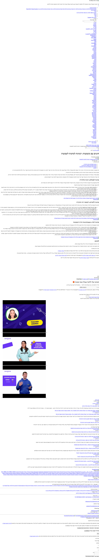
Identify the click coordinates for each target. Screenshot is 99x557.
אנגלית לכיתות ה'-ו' (48, 485)
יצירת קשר (95, 495)
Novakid (97, 146)
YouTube (77, 515)
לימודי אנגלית (9, 485)
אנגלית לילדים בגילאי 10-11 (62, 490)
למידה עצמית (94, 491)
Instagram (89, 515)
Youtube (89, 17)
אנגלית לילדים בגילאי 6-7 (84, 490)
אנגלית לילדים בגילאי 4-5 (94, 490)
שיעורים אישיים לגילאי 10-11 (57, 9)
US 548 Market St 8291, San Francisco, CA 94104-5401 (87, 496)
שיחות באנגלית (33, 485)
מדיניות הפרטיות (82, 289)
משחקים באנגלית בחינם (94, 493)
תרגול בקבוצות (71, 485)
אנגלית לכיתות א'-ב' (64, 485)
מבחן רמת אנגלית (90, 485)
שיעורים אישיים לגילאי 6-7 (79, 9)
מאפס (92, 12)
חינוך (95, 11)
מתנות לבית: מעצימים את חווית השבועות (87, 166)
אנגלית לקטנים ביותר (16, 485)
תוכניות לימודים (84, 485)
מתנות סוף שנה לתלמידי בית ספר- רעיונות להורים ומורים (87, 440)
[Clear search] (85, 147)
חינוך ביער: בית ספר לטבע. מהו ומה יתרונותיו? (89, 422)
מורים (95, 13)
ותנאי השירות (46, 289)
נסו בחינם (97, 399)
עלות (95, 15)
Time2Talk (28, 9)
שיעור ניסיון (96, 485)
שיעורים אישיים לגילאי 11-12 (44, 9)
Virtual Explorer (34, 9)
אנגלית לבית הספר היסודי (80, 486)
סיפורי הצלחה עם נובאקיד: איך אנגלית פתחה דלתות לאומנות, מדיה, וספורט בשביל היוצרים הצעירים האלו (77, 414)
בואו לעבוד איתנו (93, 512)
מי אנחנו (97, 479)
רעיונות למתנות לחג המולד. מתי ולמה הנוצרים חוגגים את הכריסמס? (85, 431)
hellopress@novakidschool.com (92, 501)
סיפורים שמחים (96, 411)
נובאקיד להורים (96, 403)
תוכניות (94, 12)
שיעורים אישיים (93, 7)
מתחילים (82, 12)
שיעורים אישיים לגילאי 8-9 (68, 9)
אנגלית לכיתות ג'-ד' (56, 485)
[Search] (98, 149)
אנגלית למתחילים (77, 485)
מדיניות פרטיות (96, 516)
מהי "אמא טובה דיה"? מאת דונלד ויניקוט (90, 405)
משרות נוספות (90, 513)
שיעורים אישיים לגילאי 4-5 (90, 9)
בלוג (95, 16)
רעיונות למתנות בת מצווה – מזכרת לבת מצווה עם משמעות (87, 448)
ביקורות (94, 479)
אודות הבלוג (93, 17)
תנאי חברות (90, 516)
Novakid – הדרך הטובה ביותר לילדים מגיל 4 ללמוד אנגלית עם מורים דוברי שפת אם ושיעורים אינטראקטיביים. (74, 484)
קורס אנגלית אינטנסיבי (25, 485)
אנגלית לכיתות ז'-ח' (40, 485)
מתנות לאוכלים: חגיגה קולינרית (90, 164)
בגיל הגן (78, 12)
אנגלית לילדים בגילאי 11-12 (51, 490)
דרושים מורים (96, 513)
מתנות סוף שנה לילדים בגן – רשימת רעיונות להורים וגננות (87, 464)
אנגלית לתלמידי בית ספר (90, 486)
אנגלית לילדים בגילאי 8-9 (73, 490)
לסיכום (94, 167)
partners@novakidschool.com (92, 506)
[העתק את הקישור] (79, 279)
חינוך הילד (97, 420)
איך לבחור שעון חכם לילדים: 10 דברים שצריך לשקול (88, 456)
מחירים (91, 479)
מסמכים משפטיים (84, 516)
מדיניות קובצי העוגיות (7, 523)
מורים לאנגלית (72, 486)
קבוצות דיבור (93, 10)
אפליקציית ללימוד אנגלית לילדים (82, 493)
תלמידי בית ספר (87, 12)
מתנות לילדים (91, 146)
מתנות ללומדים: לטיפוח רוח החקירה (89, 165)
